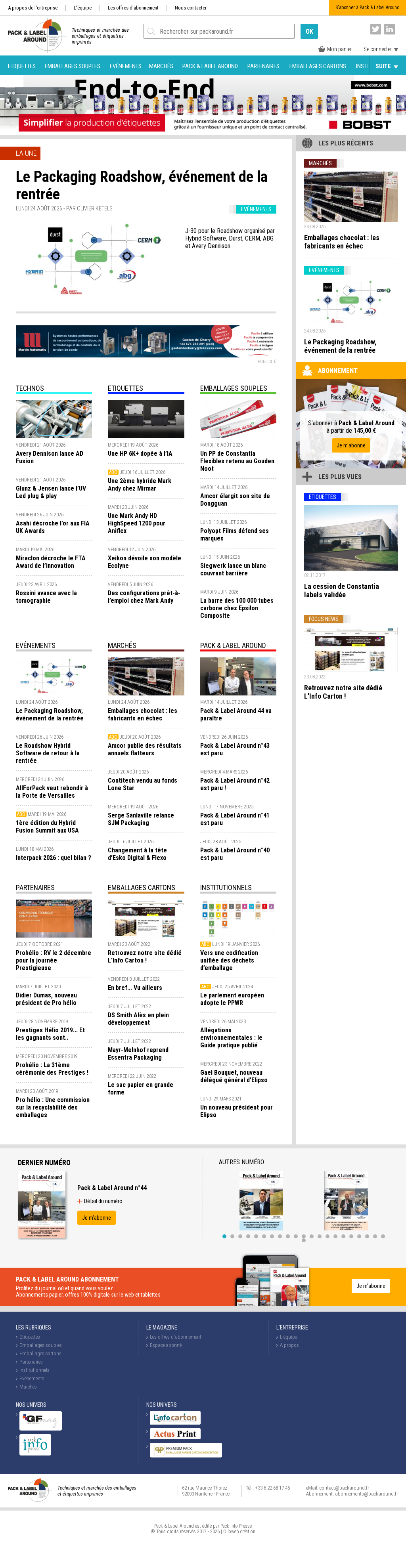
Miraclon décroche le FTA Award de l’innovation (51, 561)
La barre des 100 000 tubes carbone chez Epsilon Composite (237, 608)
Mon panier (339, 49)
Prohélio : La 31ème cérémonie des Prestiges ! (52, 1068)
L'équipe (83, 8)
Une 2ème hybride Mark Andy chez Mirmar (139, 484)
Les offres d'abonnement (133, 8)
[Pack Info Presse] (35, 1454)
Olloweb (231, 1531)
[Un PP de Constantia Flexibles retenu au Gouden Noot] (238, 419)
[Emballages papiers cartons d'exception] (186, 1456)
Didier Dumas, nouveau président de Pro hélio (46, 999)
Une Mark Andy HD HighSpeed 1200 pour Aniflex (136, 523)
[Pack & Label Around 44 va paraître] (238, 676)
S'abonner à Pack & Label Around (367, 7)
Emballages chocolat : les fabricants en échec (142, 714)
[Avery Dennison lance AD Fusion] (54, 419)
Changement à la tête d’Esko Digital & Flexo (137, 853)
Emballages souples (72, 66)
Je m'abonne (351, 445)
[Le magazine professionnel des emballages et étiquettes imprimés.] (33, 35)
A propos (289, 1345)
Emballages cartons (317, 66)
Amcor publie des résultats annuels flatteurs (145, 749)
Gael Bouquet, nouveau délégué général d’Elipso (234, 1076)
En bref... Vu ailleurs (135, 987)
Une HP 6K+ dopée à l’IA (140, 453)
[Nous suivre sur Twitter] (375, 29)
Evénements (126, 66)
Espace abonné (166, 1345)
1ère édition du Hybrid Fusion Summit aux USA (47, 826)
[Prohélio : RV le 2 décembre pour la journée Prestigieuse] (54, 919)
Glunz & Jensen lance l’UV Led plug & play (51, 492)
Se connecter (378, 49)
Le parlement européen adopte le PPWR (232, 999)
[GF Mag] (40, 1429)
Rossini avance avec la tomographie (46, 596)
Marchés (161, 66)
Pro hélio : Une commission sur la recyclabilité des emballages (53, 1107)
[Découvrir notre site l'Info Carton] (175, 1423)
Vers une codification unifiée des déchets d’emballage (229, 960)
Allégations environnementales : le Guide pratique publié (231, 1037)
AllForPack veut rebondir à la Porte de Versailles (52, 791)
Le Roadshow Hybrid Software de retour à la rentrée (48, 753)
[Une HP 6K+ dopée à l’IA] (146, 419)
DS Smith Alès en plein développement (138, 1018)
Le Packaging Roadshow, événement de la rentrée (50, 714)
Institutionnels (226, 887)
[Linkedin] (389, 29)
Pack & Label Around (210, 66)
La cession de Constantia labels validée (341, 590)
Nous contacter (191, 8)
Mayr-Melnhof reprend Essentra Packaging (138, 1053)
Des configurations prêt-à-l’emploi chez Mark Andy (144, 596)
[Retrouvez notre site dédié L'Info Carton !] (146, 919)
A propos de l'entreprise (32, 8)
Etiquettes (22, 66)
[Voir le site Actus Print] (175, 1437)
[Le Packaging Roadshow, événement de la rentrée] (94, 260)
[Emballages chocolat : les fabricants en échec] (146, 676)
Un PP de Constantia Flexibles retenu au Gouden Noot (237, 461)
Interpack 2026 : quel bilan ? (53, 857)
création (247, 1531)
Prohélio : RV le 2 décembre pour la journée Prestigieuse (53, 960)
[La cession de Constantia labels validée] (351, 538)
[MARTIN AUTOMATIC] (146, 341)
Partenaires (263, 66)
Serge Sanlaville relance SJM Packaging (141, 819)
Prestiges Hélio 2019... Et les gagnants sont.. (50, 1033)
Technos (30, 388)
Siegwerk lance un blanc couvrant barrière (233, 569)
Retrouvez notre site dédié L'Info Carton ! (145, 956)
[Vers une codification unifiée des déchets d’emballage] (238, 919)
